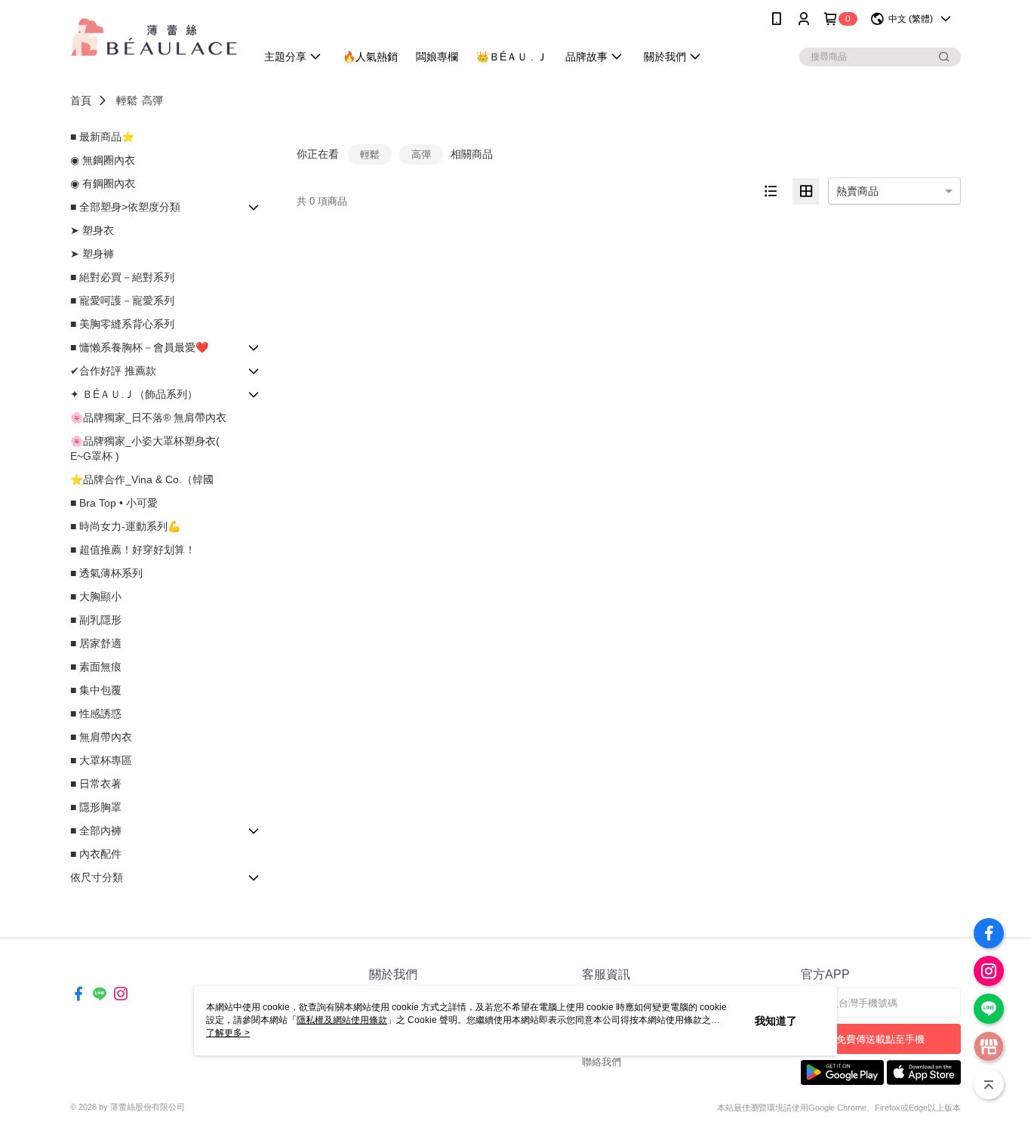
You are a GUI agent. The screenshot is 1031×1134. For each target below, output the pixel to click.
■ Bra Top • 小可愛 (114, 503)
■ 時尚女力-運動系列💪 (125, 526)
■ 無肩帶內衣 (101, 737)
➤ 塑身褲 (92, 254)
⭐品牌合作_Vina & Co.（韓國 (142, 479)
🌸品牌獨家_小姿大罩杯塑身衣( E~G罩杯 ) (145, 448)
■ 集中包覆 (96, 690)
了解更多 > (228, 1033)
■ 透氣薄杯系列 (106, 573)
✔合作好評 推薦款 (113, 371)
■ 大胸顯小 (96, 596)
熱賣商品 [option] (857, 191)
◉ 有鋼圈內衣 (102, 183)
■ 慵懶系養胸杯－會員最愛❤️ (139, 347)
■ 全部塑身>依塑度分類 (125, 207)
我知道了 (776, 1021)
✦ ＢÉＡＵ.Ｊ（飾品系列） (134, 394)
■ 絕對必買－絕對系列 (122, 277)
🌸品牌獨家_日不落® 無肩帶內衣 (148, 417)
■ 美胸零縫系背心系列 (122, 324)
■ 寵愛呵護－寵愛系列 (122, 300)
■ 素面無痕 (96, 667)
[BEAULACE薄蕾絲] (154, 39)
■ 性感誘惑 (96, 713)
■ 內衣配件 (96, 854)
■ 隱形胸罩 (96, 807)
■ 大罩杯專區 (101, 760)
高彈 (152, 100)
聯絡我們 (601, 1062)
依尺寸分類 (96, 877)
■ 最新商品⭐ (102, 137)
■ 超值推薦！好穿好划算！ (132, 550)
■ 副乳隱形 (96, 620)
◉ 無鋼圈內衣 (102, 160)
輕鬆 (126, 100)
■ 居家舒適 (96, 643)
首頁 (80, 100)
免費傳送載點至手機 (880, 1039)
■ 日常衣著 (96, 784)
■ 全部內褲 (96, 830)
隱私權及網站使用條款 (342, 1020)
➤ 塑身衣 (92, 230)
